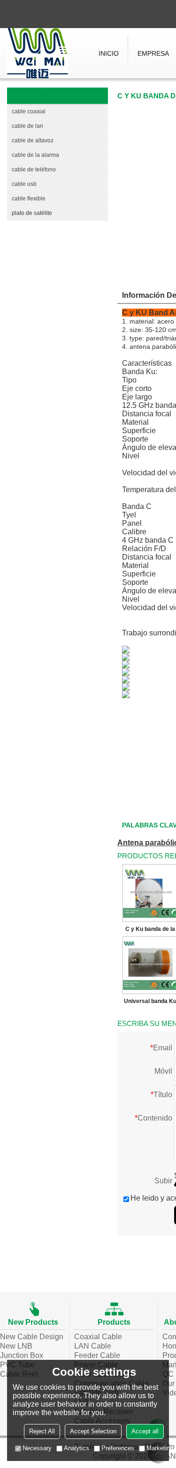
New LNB (16, 1346)
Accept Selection (93, 1431)
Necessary (37, 1448)
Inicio (109, 53)
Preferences (117, 1448)
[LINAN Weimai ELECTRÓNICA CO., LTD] (37, 53)
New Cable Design (31, 1337)
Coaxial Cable (98, 1337)
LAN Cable (92, 1346)
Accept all (145, 1431)
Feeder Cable (97, 1355)
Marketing (159, 1448)
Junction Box (21, 1355)
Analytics (76, 1448)
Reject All (42, 1431)
